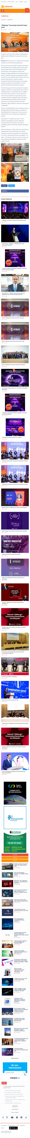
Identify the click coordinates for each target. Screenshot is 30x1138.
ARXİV (17, 1)
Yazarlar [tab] (15, 860)
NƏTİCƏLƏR (15, 1109)
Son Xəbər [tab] (15, 854)
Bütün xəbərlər (15, 1058)
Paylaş (4, 185)
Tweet (12, 185)
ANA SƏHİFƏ (3, 1)
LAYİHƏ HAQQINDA (10, 1)
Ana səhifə (3, 19)
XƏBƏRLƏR (21, 1)
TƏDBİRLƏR (9, 19)
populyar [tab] (15, 857)
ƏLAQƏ (25, 1)
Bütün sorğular (15, 1112)
